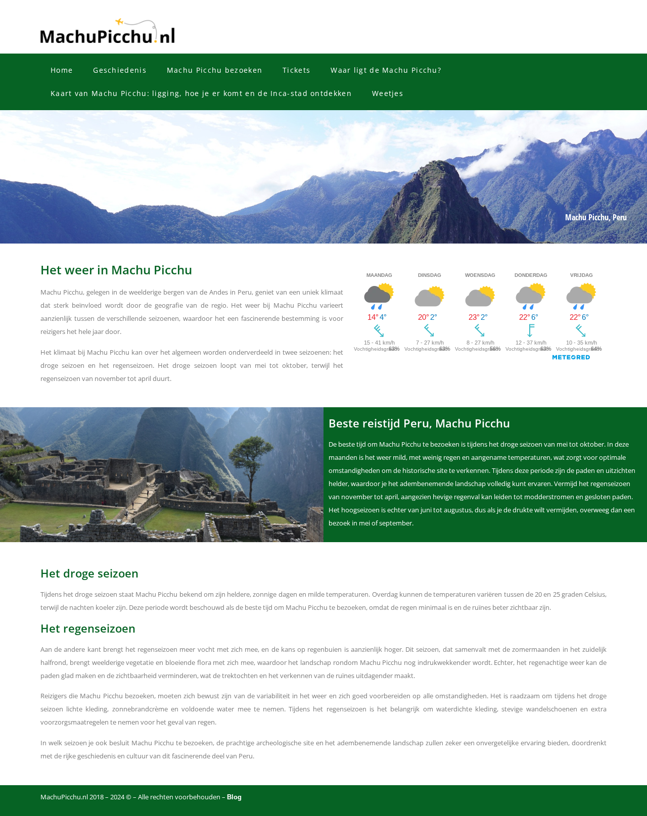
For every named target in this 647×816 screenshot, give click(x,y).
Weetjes (387, 93)
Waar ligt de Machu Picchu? (386, 70)
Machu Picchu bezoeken (214, 70)
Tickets (296, 70)
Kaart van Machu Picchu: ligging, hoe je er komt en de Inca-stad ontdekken (201, 93)
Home (62, 70)
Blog (234, 797)
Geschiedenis (120, 70)
